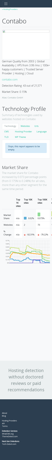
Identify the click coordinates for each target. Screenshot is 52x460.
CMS (6, 131)
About (4, 413)
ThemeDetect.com (10, 436)
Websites (25, 126)
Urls (36, 126)
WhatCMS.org (7, 433)
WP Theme (20, 137)
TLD (6, 137)
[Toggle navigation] (6, 3)
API (3, 423)
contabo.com (10, 79)
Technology (10, 126)
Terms (5, 426)
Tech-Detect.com (9, 444)
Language (42, 131)
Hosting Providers (9, 420)
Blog (4, 416)
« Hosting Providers (10, 9)
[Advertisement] (22, 314)
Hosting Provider (23, 131)
